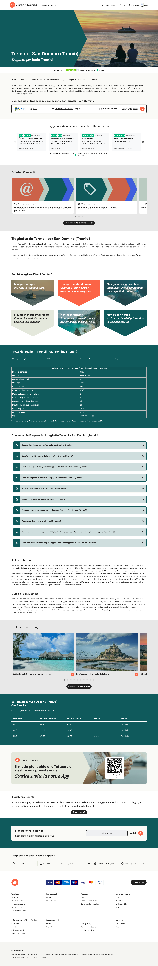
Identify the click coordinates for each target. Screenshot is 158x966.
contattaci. (109, 954)
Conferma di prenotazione (90, 904)
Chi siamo (15, 924)
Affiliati (48, 924)
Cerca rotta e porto (18, 904)
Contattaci (119, 901)
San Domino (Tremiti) (55, 80)
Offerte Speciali (16, 907)
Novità (13, 927)
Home (13, 80)
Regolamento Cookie (88, 927)
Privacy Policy (86, 924)
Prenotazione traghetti (19, 910)
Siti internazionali (17, 930)
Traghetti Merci (51, 901)
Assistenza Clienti (122, 904)
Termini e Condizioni (88, 930)
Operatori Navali (17, 901)
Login (83, 897)
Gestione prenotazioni (89, 901)
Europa (24, 80)
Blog (117, 897)
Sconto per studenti (18, 933)
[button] (80, 445)
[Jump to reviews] (79, 70)
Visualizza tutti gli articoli (79, 686)
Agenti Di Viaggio (52, 927)
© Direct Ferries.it (17, 950)
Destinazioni (15, 897)
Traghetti (119, 927)
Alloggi (48, 897)
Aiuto (117, 907)
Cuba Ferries (120, 924)
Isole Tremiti (37, 80)
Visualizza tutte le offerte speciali (79, 223)
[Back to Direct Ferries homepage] (23, 5)
